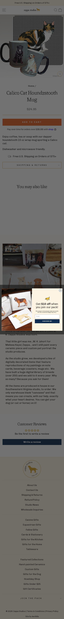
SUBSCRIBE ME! (47, 321)
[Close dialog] (60, 290)
